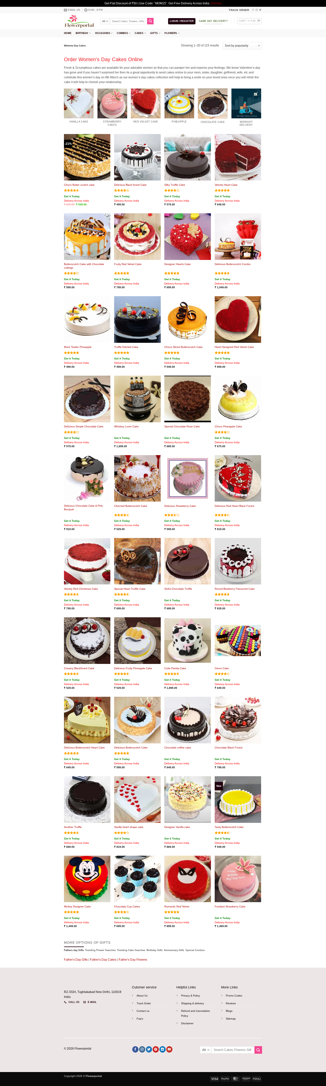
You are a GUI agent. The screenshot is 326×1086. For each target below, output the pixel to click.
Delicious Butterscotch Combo (233, 264)
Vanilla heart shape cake (128, 827)
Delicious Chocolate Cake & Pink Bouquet (83, 507)
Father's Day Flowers (133, 959)
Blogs (229, 1010)
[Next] (261, 111)
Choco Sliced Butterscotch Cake (183, 346)
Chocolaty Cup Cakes (127, 906)
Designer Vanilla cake (177, 827)
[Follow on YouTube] (169, 1049)
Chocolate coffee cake (177, 747)
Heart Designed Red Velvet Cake (234, 346)
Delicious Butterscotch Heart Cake (84, 747)
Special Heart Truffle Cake (129, 588)
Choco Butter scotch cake (79, 184)
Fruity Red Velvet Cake (127, 264)
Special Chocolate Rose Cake (182, 426)
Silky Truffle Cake (174, 184)
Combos (122, 33)
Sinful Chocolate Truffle (178, 588)
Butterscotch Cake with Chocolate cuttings (84, 266)
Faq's (140, 1018)
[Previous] (64, 111)
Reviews (231, 1003)
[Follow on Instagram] (256, 10)
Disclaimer (187, 1023)
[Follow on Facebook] (253, 10)
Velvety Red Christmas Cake (81, 588)
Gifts (154, 33)
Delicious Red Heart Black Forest (234, 505)
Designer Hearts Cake (177, 264)
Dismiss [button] (216, 3)
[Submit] (150, 21)
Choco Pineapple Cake (228, 426)
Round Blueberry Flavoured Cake (235, 588)
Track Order (144, 1003)
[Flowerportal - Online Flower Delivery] (79, 21)
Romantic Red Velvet (176, 906)
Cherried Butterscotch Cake (130, 505)
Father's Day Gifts (76, 959)
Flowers (171, 33)
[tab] (74, 950)
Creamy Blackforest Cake (79, 668)
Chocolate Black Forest (228, 747)
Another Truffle (73, 827)
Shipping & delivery (192, 1003)
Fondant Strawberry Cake (230, 906)
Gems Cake (222, 668)
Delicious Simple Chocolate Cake (83, 426)
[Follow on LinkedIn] (162, 1049)
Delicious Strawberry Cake (180, 505)
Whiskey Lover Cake (126, 426)
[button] (181, 21)
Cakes (139, 33)
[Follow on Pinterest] (156, 1049)
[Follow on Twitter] (260, 10)
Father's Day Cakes (103, 959)
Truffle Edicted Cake (126, 346)
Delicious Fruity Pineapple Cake (133, 668)
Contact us (143, 1010)
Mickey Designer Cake (77, 906)
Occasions (102, 33)
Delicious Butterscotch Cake (131, 747)
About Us (142, 995)
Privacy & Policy (190, 995)
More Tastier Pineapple (77, 346)
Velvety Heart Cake (226, 184)
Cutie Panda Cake (175, 668)
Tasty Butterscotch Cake (229, 827)
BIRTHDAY (82, 33)
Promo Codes (234, 995)
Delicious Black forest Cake (130, 184)
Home (68, 33)
